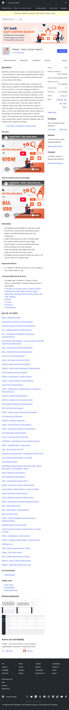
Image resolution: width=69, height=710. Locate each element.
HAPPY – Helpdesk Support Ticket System (16, 445)
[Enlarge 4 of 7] (12, 609)
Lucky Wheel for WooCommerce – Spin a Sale (17, 458)
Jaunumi (4, 667)
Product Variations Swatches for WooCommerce (18, 497)
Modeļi (21, 673)
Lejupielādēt (62, 51)
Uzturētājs (5, 670)
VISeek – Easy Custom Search (12, 552)
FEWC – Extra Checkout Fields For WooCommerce (18, 429)
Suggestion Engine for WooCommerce (14, 525)
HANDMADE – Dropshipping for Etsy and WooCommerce (21, 441)
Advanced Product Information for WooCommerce (18, 326)
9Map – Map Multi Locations (11, 317)
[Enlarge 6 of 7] (42, 609)
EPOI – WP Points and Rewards (12, 408)
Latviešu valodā (11, 697)
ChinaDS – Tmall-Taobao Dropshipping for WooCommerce (21, 368)
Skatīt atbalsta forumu (55, 146)
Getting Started (9, 575)
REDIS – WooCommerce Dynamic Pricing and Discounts (20, 501)
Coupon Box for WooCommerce (12, 385)
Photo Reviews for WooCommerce (13, 477)
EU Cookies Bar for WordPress (12, 416)
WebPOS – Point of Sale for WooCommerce (16, 560)
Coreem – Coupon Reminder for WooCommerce (17, 381)
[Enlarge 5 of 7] (27, 609)
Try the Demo (10, 126)
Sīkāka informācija (10, 60)
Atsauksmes (24, 60)
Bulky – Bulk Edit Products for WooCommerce (17, 352)
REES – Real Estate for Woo (11, 506)
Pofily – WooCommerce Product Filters (14, 481)
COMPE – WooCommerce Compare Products (17, 376)
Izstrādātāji (39, 670)
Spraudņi (21, 670)
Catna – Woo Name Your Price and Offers (15, 360)
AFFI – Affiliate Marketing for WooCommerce (17, 330)
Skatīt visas (63, 129)
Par (3, 664)
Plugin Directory (6, 8)
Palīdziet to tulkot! (50, 13)
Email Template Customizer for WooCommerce (17, 404)
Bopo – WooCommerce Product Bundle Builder (17, 348)
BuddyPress (6, 689)
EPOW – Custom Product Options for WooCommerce (19, 412)
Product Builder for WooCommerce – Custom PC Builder (20, 489)
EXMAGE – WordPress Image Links (13, 420)
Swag (55, 673)
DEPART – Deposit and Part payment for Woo (17, 400)
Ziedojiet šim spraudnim (55, 163)
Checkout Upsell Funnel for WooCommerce (16, 364)
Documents (19, 126)
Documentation (9, 587)
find (61, 103)
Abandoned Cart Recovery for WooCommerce (17, 322)
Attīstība (47, 60)
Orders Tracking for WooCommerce (13, 473)
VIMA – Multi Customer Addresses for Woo (16, 548)
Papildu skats (52, 112)
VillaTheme (20, 52)
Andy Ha (30, 651)
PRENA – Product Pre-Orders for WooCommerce (18, 485)
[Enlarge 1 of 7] (12, 602)
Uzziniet (38, 664)
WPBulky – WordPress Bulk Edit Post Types (16, 565)
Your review (51, 129)
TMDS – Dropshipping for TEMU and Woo (16, 536)
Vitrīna (21, 664)
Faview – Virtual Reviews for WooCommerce (16, 424)
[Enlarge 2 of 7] (27, 602)
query (64, 103)
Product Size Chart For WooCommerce (15, 493)
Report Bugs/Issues (10, 590)
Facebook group (30, 126)
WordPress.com (7, 679)
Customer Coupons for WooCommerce (14, 396)
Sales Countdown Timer (10, 514)
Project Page (8, 585)
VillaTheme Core (7, 544)
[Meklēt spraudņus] (21, 19)
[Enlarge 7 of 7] (42, 617)
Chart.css (9, 305)
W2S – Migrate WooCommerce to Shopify (15, 556)
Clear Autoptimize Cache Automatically (14, 372)
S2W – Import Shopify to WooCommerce (15, 510)
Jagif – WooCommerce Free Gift (12, 449)
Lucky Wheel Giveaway (9, 462)
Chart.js (8, 302)
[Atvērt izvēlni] (66, 2)
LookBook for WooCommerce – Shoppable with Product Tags (22, 453)
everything (60, 99)
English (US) (63, 95)
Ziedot (54, 670)
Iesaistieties (56, 664)
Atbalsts (64, 60)
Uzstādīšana (36, 60)
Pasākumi (55, 667)
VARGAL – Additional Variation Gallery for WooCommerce (21, 540)
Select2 (8, 299)
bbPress (4, 685)
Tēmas (21, 667)
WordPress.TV (40, 673)
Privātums (5, 673)
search (64, 107)
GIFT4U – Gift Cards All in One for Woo (15, 437)
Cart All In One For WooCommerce (13, 356)
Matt (3, 682)
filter (65, 99)
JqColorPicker (11, 307)
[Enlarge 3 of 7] (42, 602)
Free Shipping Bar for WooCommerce (14, 433)
